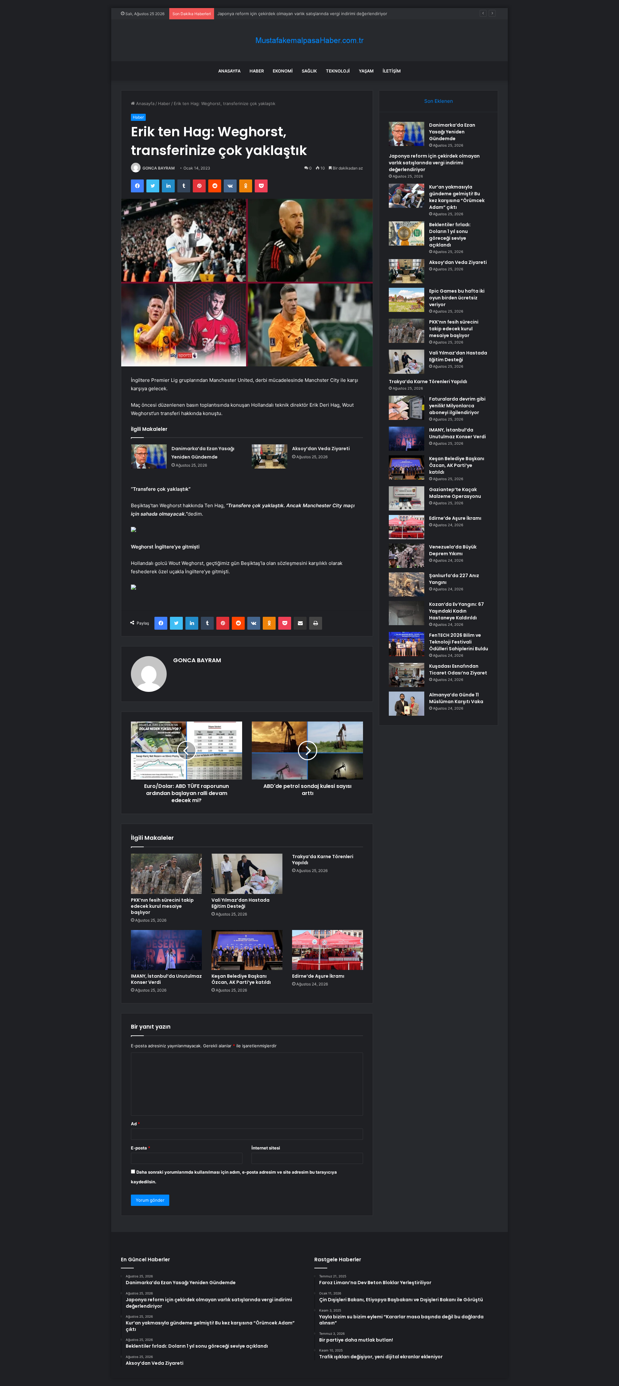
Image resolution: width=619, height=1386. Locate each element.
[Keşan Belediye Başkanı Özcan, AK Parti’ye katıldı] (246, 950)
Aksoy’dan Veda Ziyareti (321, 448)
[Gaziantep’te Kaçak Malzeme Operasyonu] (406, 498)
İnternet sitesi (265, 1147)
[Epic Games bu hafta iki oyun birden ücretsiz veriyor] (406, 300)
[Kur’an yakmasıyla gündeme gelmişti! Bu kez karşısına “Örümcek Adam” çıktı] (406, 196)
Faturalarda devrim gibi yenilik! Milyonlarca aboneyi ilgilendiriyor (457, 406)
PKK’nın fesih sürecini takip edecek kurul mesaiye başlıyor (162, 906)
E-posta (140, 1147)
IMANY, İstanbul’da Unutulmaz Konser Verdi (166, 979)
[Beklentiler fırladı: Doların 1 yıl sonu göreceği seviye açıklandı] (406, 233)
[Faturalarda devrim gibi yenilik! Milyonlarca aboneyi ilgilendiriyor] (406, 408)
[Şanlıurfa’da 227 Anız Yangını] (406, 584)
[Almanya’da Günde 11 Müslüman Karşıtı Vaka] (406, 704)
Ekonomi (283, 70)
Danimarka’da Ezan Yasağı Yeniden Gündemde (452, 132)
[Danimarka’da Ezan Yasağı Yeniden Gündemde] (149, 456)
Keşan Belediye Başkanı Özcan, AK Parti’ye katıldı (241, 979)
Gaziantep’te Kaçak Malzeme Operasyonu (455, 492)
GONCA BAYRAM (158, 168)
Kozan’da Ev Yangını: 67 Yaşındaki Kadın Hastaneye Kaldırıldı (456, 611)
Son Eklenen (438, 101)
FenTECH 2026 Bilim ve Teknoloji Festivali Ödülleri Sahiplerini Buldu (458, 642)
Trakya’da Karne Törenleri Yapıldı (322, 859)
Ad (135, 1123)
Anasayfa (229, 70)
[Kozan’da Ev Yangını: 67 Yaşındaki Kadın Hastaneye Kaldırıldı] (406, 613)
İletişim (392, 70)
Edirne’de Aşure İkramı (318, 976)
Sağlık (309, 70)
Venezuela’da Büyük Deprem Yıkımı (453, 550)
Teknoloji (338, 70)
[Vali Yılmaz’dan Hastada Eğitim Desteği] (246, 874)
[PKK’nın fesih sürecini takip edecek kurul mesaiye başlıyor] (166, 874)
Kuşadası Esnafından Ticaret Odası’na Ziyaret (458, 669)
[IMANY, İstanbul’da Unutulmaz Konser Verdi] (166, 950)
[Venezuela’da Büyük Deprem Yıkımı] (406, 556)
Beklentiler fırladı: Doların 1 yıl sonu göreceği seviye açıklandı (450, 234)
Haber (257, 70)
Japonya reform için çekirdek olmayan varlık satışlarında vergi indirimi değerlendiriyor (434, 163)
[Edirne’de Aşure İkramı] (327, 950)
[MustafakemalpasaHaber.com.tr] (309, 40)
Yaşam (366, 70)
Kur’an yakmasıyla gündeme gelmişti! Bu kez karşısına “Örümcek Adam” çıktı (457, 197)
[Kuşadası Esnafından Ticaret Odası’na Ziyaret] (406, 675)
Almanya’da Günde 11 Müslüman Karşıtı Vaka (456, 698)
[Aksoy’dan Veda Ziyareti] (269, 456)
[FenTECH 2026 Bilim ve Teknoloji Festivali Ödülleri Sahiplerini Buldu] (406, 644)
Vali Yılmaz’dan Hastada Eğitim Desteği (240, 903)
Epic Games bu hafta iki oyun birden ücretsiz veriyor (457, 298)
